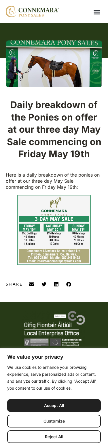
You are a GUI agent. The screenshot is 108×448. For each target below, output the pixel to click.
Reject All (54, 436)
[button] (97, 12)
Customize (54, 421)
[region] (54, 398)
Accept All (54, 405)
